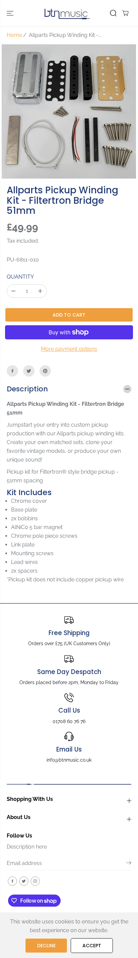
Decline (46, 945)
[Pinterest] (45, 371)
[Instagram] (35, 881)
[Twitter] (28, 371)
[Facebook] (12, 371)
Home (14, 35)
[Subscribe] (128, 864)
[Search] (113, 13)
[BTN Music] (67, 13)
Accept (91, 945)
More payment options (69, 349)
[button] (11, 13)
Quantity (20, 277)
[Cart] (125, 13)
